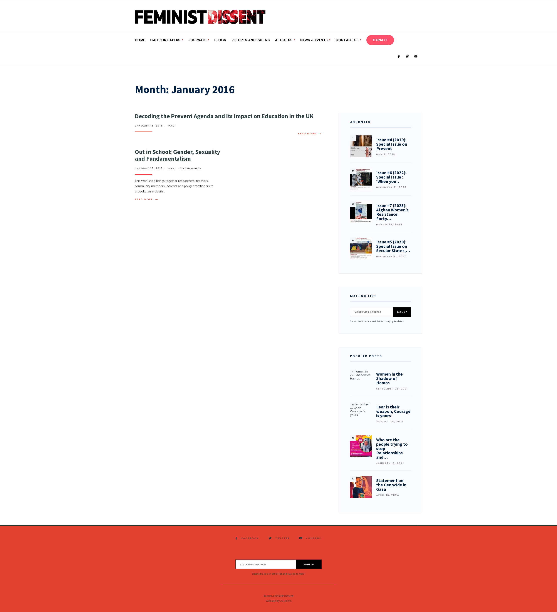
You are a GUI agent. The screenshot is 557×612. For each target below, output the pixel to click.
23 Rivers (285, 601)
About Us (283, 40)
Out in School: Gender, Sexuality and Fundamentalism (177, 155)
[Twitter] (407, 56)
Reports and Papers (251, 40)
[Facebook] (398, 56)
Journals (197, 40)
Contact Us (347, 40)
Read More (310, 133)
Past (172, 125)
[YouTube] (415, 56)
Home (140, 40)
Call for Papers (165, 40)
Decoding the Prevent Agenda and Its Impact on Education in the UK (224, 116)
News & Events (314, 40)
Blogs (220, 40)
